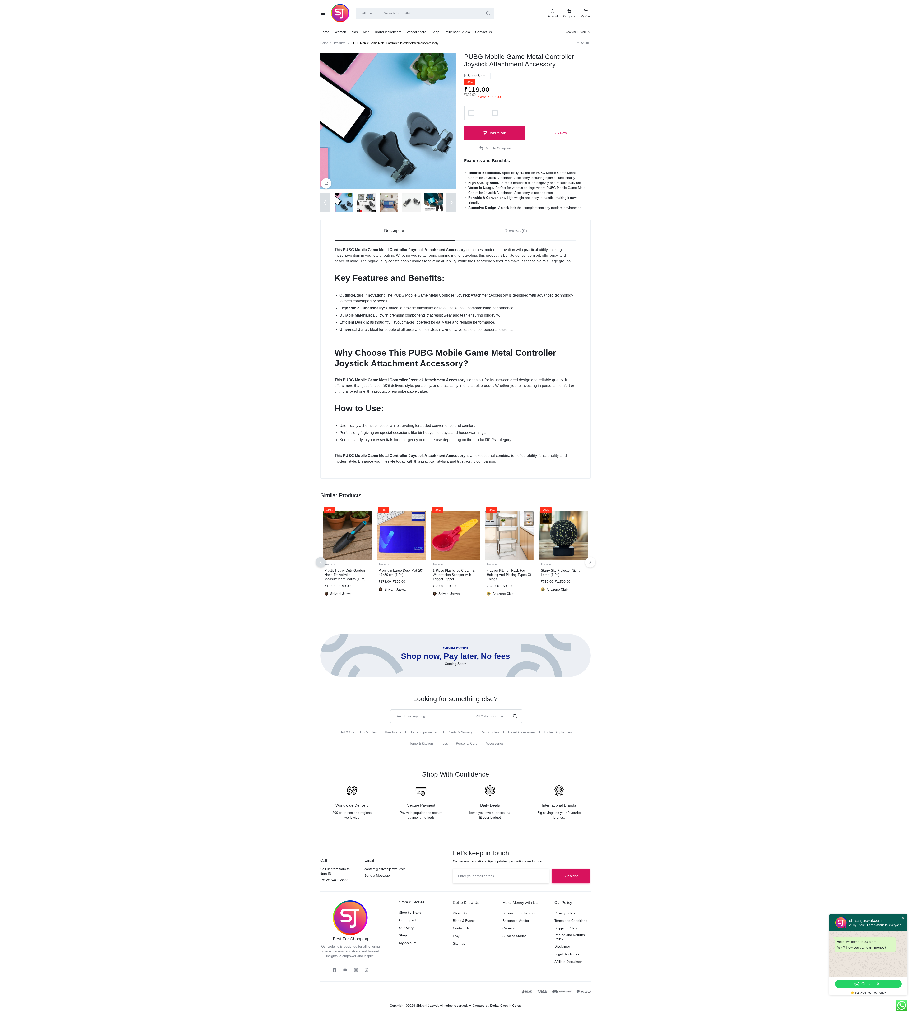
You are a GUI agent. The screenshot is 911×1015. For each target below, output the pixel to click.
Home (324, 32)
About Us (460, 913)
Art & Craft (348, 732)
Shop (435, 32)
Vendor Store (416, 32)
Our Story (406, 928)
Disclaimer (562, 946)
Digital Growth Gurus (505, 1005)
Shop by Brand (410, 912)
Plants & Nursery (460, 732)
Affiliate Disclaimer (568, 962)
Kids (354, 32)
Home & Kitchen (421, 743)
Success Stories (514, 936)
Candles (370, 732)
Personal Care (467, 743)
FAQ (456, 936)
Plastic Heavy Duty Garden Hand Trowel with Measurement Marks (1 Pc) (345, 574)
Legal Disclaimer (566, 954)
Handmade (393, 732)
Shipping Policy (565, 928)
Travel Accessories (521, 732)
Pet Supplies (490, 732)
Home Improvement (424, 732)
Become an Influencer (518, 913)
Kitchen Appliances (558, 732)
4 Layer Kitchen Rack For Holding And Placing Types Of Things (509, 574)
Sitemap (459, 943)
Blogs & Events (464, 920)
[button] (325, 202)
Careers (508, 928)
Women (340, 32)
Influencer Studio (457, 32)
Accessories (495, 743)
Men (366, 32)
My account (407, 943)
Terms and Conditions (570, 920)
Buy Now (560, 133)
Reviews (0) (515, 230)
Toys (444, 743)
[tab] (395, 230)
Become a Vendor (515, 920)
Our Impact (407, 920)
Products (339, 43)
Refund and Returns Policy (569, 937)
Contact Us (483, 32)
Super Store (477, 76)
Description (394, 230)
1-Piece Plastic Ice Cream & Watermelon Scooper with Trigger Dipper (453, 574)
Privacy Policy (564, 913)
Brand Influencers (388, 32)
